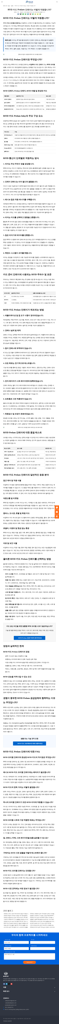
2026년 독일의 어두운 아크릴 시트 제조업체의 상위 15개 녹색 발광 (16, 915)
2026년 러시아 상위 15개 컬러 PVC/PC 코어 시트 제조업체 (16, 921)
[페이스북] (4, 984)
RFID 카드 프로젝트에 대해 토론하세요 (29, 743)
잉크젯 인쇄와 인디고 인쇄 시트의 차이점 (40, 923)
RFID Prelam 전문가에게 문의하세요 (29, 638)
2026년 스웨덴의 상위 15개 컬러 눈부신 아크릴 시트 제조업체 (42, 913)
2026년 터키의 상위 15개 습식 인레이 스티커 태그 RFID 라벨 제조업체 (42, 927)
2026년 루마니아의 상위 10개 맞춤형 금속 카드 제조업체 (42, 921)
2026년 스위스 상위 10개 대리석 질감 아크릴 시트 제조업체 (16, 913)
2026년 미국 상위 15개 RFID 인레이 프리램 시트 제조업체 (42, 917)
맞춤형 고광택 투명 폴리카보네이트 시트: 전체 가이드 (42, 919)
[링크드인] (6, 984)
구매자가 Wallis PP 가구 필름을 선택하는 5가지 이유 (16, 919)
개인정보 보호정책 (7, 1021)
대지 (44, 12)
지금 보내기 (29, 962)
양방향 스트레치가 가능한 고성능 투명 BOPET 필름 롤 (42, 915)
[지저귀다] (9, 984)
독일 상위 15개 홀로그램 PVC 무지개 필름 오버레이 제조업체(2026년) (16, 925)
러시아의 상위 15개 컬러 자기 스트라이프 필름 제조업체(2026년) (16, 927)
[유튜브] (11, 984)
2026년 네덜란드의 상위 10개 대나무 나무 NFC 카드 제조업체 (16, 917)
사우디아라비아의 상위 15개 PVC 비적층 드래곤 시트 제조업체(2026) (42, 925)
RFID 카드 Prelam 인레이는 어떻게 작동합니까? (16, 923)
